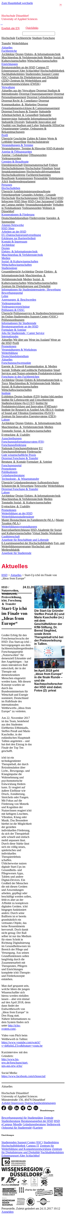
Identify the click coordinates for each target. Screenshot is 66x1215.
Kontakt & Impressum (14, 241)
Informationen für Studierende (18, 323)
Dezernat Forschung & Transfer (19, 458)
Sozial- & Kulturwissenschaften (19, 261)
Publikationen (9, 472)
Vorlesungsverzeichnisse (15, 306)
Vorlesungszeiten (11, 303)
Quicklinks (32, 27)
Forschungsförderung (13, 445)
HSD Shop (7, 228)
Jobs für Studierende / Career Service (22, 333)
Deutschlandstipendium (15, 356)
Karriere (38, 1127)
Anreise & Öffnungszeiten (16, 151)
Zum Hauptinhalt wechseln (17, 3)
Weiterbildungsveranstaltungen (19, 526)
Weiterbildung (20, 43)
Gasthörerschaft (10, 536)
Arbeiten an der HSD (13, 231)
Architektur (8, 244)
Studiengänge (9, 268)
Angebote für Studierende (16, 553)
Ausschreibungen (11, 438)
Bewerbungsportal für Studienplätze (22, 1117)
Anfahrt (6, 1103)
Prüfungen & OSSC (13, 309)
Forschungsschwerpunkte (16, 362)
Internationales (9, 336)
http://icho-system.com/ (11, 1027)
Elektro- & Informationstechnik (19, 251)
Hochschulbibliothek (13, 1145)
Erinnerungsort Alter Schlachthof (20, 1155)
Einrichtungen (9, 64)
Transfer (6, 43)
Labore (5, 419)
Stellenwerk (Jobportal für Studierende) (30, 1126)
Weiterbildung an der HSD (16, 513)
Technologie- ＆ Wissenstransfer (20, 478)
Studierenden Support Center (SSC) (22, 1142)
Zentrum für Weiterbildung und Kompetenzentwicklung (27, 1147)
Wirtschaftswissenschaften (16, 264)
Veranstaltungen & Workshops (19, 349)
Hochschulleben (10, 188)
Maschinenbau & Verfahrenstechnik (22, 254)
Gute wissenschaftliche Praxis (18, 454)
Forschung (49, 38)
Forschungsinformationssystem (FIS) (22, 441)
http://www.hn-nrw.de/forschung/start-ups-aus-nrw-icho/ (14, 1062)
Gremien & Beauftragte (15, 161)
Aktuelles (6, 47)
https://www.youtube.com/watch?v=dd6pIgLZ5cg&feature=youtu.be (22, 1044)
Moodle (17, 1124)
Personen (6, 184)
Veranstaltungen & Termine (17, 145)
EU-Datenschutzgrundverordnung (21, 234)
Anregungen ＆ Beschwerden (18, 299)
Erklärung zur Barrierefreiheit (18, 238)
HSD (4, 575)
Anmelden (7, 1211)
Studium (37, 38)
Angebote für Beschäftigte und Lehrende (25, 539)
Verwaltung (8, 87)
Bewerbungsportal (12, 292)
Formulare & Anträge (13, 329)
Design (5, 248)
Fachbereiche (23, 38)
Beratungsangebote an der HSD (19, 326)
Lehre (4, 296)
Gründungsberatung (13, 475)
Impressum (18, 1103)
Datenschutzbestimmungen (40, 1103)
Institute (6, 393)
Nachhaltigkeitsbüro (52, 1152)
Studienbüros (51, 1142)
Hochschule (8, 38)
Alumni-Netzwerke (12, 225)
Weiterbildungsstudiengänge (17, 516)
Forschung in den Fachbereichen (20, 376)
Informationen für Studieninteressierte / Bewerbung (31, 289)
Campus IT (32, 1145)
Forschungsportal (11, 465)
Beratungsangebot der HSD (37, 1121)
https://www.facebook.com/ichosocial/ (23, 1076)
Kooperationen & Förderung (17, 214)
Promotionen (8, 346)
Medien (5, 258)
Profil (4, 135)
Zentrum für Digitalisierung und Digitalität (31, 1150)
